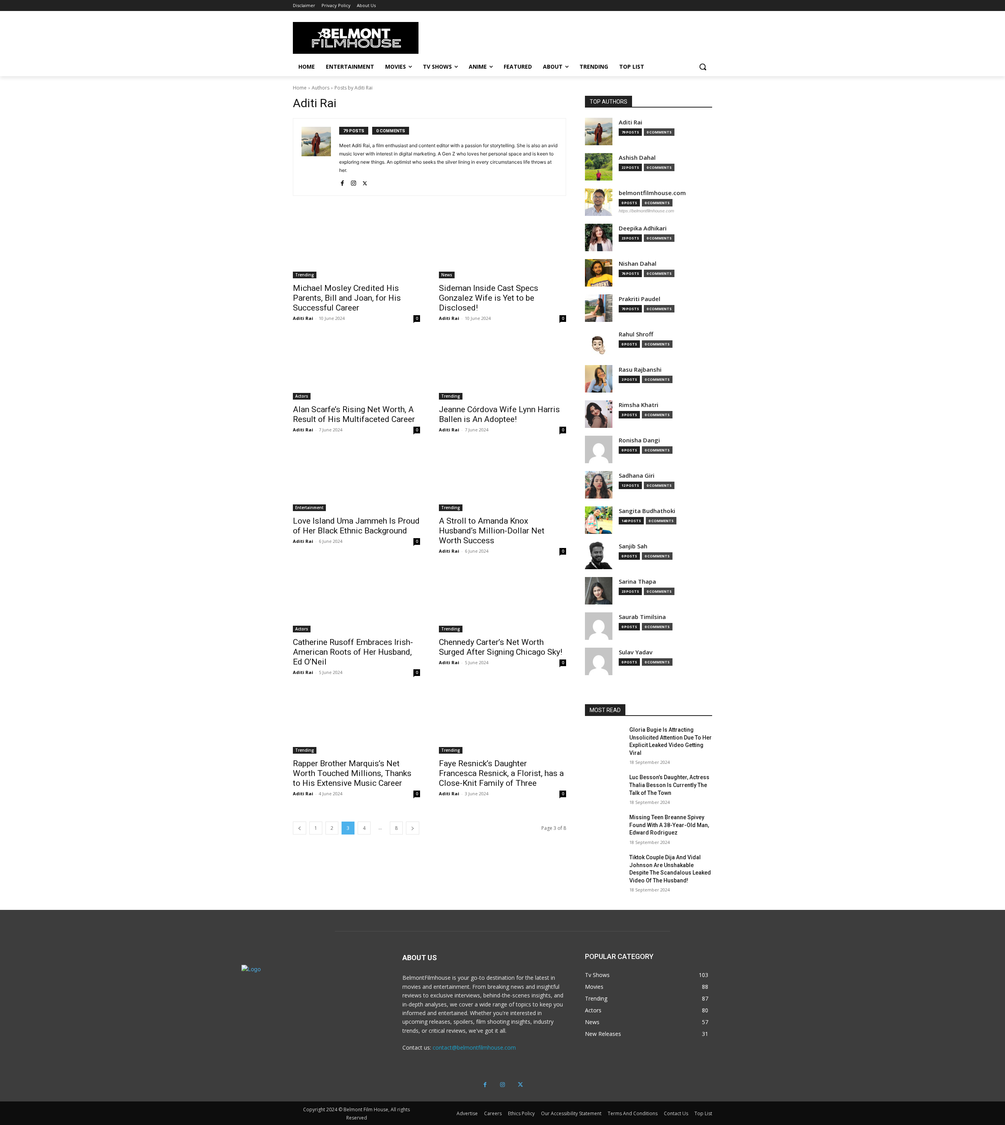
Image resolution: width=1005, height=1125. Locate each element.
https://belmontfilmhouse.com (646, 210)
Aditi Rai (303, 318)
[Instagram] (353, 181)
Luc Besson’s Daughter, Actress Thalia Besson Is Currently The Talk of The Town (669, 785)
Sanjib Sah (633, 546)
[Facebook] (342, 181)
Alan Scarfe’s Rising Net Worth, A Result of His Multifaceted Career (354, 414)
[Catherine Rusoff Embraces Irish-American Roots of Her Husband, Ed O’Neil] (356, 600)
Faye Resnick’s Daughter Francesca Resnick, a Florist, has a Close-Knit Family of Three (501, 773)
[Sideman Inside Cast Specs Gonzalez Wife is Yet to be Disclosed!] (502, 246)
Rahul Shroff (636, 334)
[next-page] (412, 828)
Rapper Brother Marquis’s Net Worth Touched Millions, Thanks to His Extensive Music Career (352, 773)
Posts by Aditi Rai (353, 87)
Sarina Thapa (637, 581)
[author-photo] (320, 157)
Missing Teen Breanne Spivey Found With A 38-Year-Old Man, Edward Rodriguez (669, 825)
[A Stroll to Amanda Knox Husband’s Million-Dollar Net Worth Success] (502, 479)
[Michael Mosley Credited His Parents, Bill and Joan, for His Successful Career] (356, 246)
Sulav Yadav (635, 652)
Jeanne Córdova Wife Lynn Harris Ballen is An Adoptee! (499, 414)
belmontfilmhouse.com (652, 193)
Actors (301, 396)
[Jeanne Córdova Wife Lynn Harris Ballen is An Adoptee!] (502, 368)
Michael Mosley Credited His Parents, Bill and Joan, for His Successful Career (347, 297)
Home (300, 87)
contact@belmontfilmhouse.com (474, 1047)
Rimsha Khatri (638, 405)
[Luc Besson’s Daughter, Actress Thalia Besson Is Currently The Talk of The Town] (604, 787)
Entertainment (309, 507)
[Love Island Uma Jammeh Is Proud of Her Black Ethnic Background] (356, 479)
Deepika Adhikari (643, 228)
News (446, 275)
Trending (304, 275)
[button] (702, 66)
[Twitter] (365, 181)
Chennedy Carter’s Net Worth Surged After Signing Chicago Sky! (500, 647)
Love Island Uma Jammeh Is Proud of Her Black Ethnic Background (356, 525)
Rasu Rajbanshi (640, 369)
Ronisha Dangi (639, 440)
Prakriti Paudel (639, 299)
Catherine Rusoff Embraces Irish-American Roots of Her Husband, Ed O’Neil (353, 652)
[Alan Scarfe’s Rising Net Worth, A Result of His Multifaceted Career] (356, 368)
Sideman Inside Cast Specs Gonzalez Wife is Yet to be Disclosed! (488, 297)
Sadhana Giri (636, 475)
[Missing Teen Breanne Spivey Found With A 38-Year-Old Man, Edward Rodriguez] (604, 827)
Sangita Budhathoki (647, 511)
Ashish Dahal (637, 157)
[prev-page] (299, 828)
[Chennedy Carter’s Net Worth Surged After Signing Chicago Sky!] (502, 600)
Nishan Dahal (637, 263)
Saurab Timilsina (642, 617)
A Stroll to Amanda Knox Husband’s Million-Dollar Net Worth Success (492, 530)
